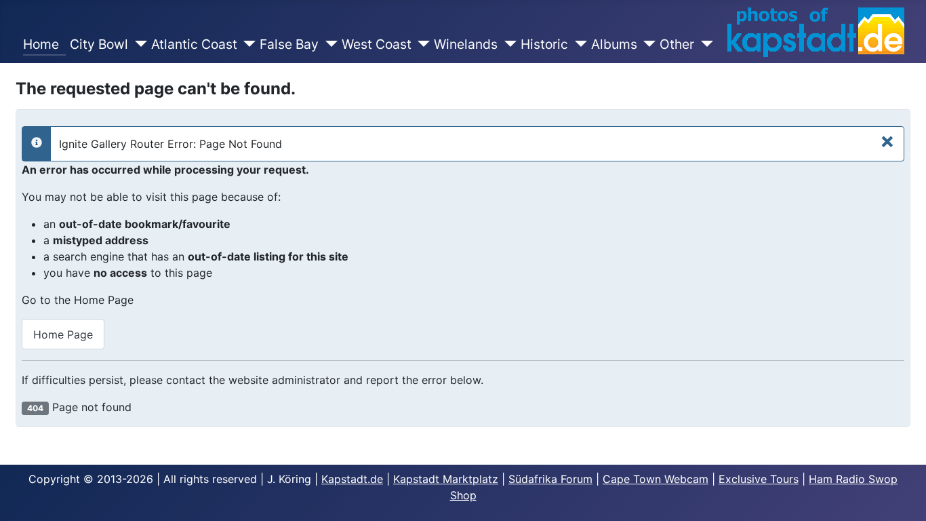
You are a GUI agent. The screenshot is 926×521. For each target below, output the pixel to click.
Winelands (466, 44)
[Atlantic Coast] (246, 44)
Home (44, 44)
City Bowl (99, 44)
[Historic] (577, 44)
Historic (544, 44)
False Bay (289, 44)
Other (677, 44)
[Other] (703, 44)
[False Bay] (328, 44)
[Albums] (646, 44)
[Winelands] (507, 44)
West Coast (376, 44)
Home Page (63, 334)
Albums (614, 44)
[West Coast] (420, 44)
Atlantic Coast (194, 44)
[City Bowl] (137, 44)
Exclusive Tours (759, 479)
